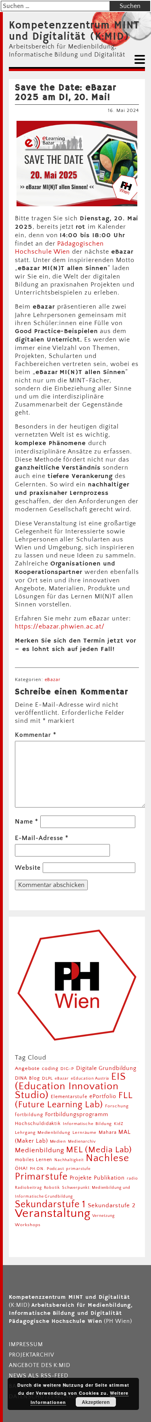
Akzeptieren (96, 1402)
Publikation (109, 1178)
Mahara (108, 1132)
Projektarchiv (31, 1355)
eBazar (53, 679)
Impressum (26, 1344)
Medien (58, 1141)
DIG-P (67, 1068)
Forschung (117, 1106)
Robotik (52, 1187)
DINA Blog (27, 1078)
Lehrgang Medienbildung (42, 1132)
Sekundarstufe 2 (111, 1205)
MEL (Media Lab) (99, 1149)
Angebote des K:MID (39, 1365)
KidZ (119, 1123)
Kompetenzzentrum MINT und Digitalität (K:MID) (74, 31)
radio (132, 1178)
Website (28, 867)
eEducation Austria (90, 1078)
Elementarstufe (69, 1096)
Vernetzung (103, 1216)
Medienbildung (39, 1150)
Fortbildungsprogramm (76, 1114)
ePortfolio (102, 1096)
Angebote (27, 1068)
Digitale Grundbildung (106, 1068)
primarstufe (78, 1168)
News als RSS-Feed (38, 1376)
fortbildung (29, 1114)
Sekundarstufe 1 (50, 1204)
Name (26, 821)
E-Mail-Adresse (41, 838)
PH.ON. (37, 1168)
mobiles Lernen (33, 1159)
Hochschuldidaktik (38, 1123)
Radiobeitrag (28, 1187)
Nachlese (107, 1158)
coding (50, 1068)
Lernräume (84, 1132)
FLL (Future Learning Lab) (73, 1100)
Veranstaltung (52, 1213)
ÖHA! (21, 1168)
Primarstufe (41, 1176)
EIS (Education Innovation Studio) (70, 1086)
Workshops (28, 1225)
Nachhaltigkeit (68, 1160)
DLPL (47, 1078)
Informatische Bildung (87, 1123)
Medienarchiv (82, 1141)
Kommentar (35, 734)
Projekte (81, 1178)
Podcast (55, 1168)
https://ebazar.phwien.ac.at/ (60, 626)
